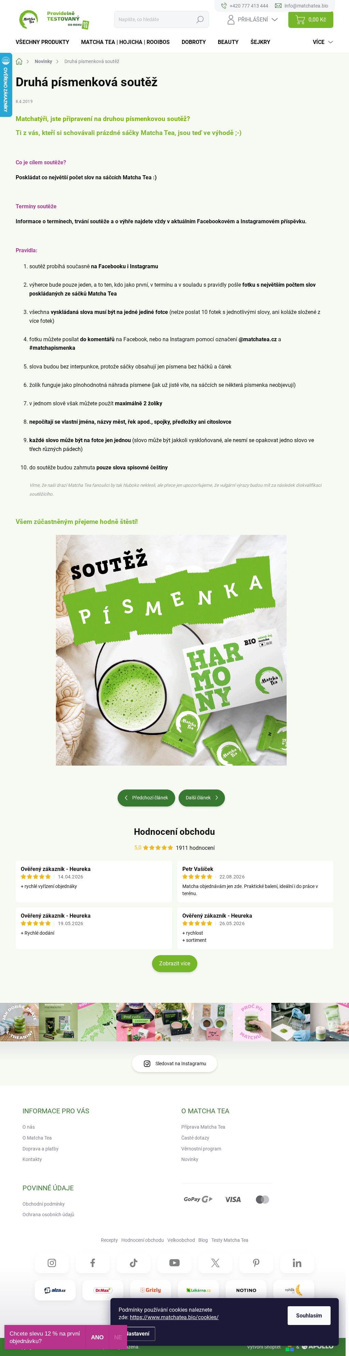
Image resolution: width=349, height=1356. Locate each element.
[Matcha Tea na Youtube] (174, 1263)
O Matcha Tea (37, 1138)
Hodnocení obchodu (174, 832)
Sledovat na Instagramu (180, 1063)
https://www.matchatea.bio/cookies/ (174, 1317)
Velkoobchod (181, 1240)
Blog (203, 1240)
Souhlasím (309, 1315)
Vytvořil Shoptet (264, 1347)
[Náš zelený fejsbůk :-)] (92, 1263)
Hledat (200, 19)
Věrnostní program (201, 1148)
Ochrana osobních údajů (48, 1214)
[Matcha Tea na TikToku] (133, 1263)
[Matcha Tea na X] (215, 1263)
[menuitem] (45, 42)
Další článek (198, 797)
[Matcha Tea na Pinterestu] (256, 1263)
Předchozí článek (150, 797)
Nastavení (137, 1333)
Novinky (189, 1159)
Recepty (109, 1240)
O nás (28, 1127)
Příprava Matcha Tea (203, 1127)
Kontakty (32, 1159)
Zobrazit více (174, 963)
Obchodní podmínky (43, 1204)
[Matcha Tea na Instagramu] (52, 1263)
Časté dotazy (195, 1138)
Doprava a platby (40, 1148)
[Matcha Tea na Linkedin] (297, 1263)
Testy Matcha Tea (229, 1240)
